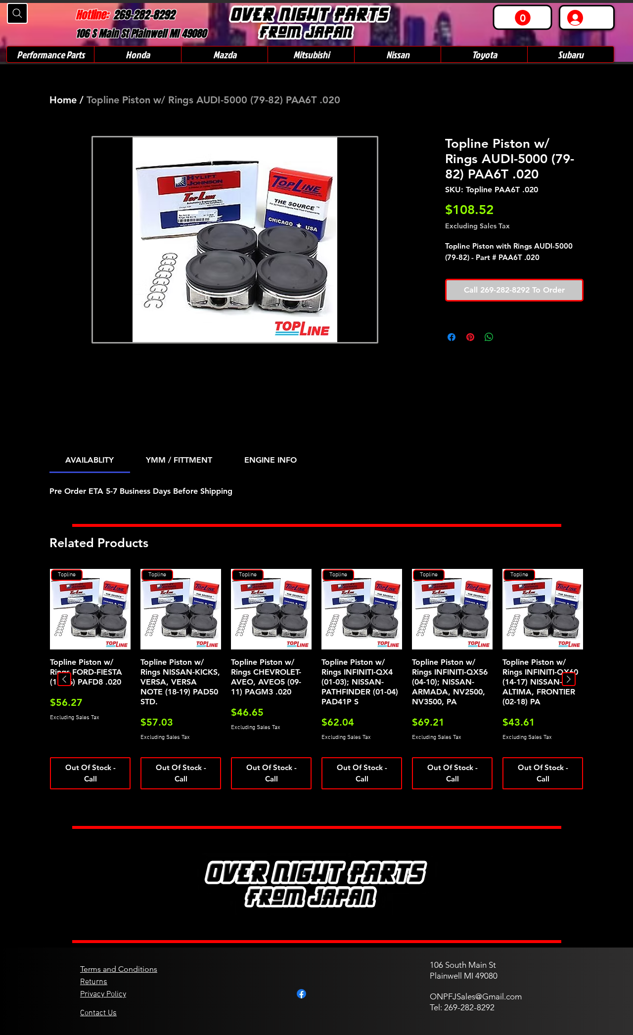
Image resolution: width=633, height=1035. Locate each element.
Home (63, 100)
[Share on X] (508, 337)
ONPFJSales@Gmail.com (476, 996)
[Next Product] (569, 679)
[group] (316, 679)
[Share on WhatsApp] (489, 337)
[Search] (17, 13)
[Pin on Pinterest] (470, 337)
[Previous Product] (64, 679)
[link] (523, 18)
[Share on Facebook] (451, 337)
